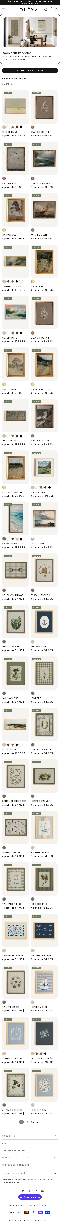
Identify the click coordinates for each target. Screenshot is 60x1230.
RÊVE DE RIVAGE (10, 132)
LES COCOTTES (39, 904)
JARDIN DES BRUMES (12, 286)
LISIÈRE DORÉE (9, 389)
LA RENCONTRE (10, 698)
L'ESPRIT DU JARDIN (12, 1058)
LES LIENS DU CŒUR (41, 955)
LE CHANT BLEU (38, 1110)
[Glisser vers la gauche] (4, 2)
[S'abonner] (56, 1173)
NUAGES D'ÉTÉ (9, 337)
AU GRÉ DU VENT (39, 234)
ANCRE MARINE (38, 646)
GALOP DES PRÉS (11, 646)
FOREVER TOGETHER (41, 595)
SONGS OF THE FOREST (14, 801)
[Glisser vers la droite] (55, 2)
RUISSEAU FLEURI (39, 492)
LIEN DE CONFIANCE (12, 595)
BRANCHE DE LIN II (40, 132)
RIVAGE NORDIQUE (40, 440)
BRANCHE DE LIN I (40, 337)
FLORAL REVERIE (10, 440)
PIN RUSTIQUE (9, 234)
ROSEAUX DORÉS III (12, 492)
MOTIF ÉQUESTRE (11, 852)
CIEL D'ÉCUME (38, 543)
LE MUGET (36, 698)
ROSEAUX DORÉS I (40, 286)
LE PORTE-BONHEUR (41, 749)
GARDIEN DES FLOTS (41, 852)
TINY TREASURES (10, 1007)
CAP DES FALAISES (40, 183)
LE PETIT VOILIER (39, 1007)
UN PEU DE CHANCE (12, 1110)
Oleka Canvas (24, 1220)
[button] (46, 9)
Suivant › (36, 1122)
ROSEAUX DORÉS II (40, 389)
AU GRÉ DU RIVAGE (12, 749)
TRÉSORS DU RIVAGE (12, 955)
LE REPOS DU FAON (40, 801)
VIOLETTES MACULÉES (42, 1058)
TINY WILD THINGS (11, 904)
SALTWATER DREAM (12, 543)
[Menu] (4, 9)
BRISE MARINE (9, 183)
